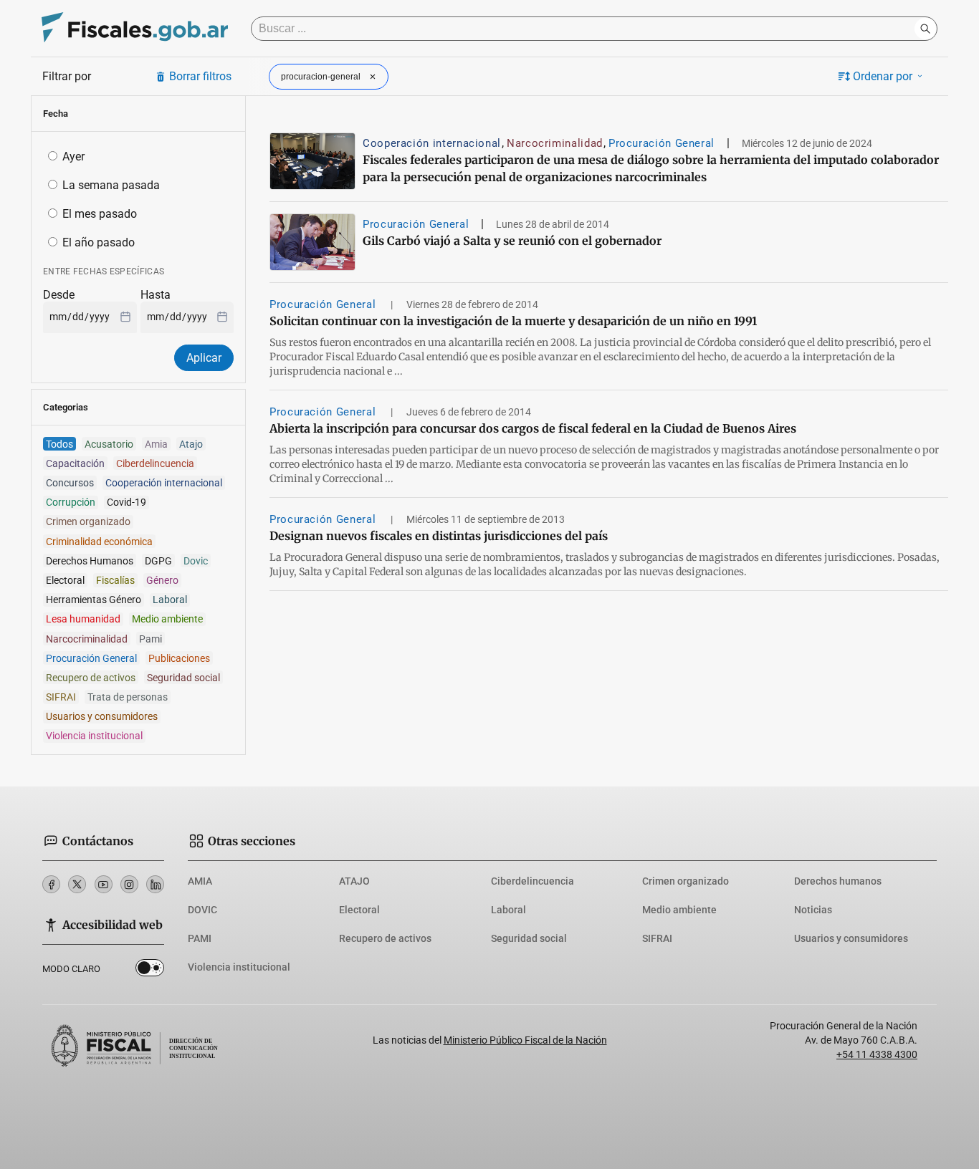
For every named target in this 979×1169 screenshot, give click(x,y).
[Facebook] (51, 884)
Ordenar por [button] (882, 76)
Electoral (359, 909)
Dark (149, 970)
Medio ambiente (679, 909)
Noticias (813, 909)
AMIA (200, 881)
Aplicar (203, 358)
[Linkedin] (155, 884)
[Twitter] (77, 884)
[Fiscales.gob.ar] (135, 29)
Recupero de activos (385, 938)
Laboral (508, 909)
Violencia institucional (239, 967)
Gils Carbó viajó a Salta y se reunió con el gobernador (512, 241)
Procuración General (661, 143)
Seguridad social (529, 938)
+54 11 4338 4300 (876, 1054)
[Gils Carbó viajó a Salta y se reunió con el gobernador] (312, 242)
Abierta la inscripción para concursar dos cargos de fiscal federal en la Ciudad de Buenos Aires (532, 428)
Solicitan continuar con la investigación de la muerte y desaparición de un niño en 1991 (513, 321)
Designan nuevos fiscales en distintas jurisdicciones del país (438, 536)
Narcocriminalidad (555, 143)
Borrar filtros (200, 76)
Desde (59, 295)
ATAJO (354, 881)
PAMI (199, 938)
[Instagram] (129, 884)
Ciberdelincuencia (532, 881)
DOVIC (202, 909)
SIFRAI (657, 938)
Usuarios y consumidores (851, 938)
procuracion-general (320, 77)
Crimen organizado (685, 881)
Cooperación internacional (432, 143)
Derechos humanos (838, 881)
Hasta (155, 295)
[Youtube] (104, 884)
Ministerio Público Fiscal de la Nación (525, 1040)
